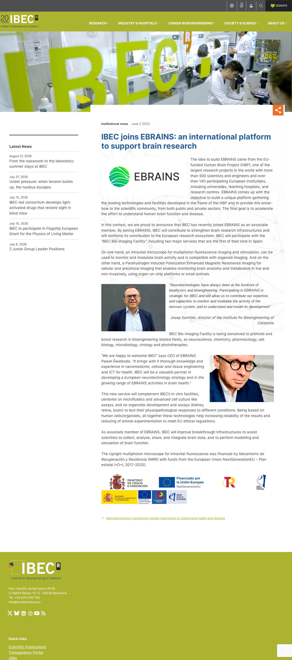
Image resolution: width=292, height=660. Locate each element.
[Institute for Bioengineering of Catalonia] (19, 21)
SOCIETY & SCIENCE (240, 23)
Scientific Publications (27, 647)
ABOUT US (276, 23)
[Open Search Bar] (261, 6)
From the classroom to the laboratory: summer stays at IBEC (41, 164)
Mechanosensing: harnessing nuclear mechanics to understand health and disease (165, 518)
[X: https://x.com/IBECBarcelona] (10, 613)
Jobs (13, 658)
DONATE (281, 5)
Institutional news (114, 124)
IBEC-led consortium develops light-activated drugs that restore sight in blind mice (40, 207)
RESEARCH (97, 23)
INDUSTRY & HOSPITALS (137, 23)
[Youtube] (36, 613)
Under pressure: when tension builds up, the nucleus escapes (41, 184)
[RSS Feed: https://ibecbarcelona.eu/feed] (43, 613)
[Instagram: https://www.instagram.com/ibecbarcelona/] (30, 613)
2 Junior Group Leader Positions (37, 249)
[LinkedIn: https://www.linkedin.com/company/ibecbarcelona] (23, 613)
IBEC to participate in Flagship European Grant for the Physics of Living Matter (43, 231)
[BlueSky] (16, 613)
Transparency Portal (26, 652)
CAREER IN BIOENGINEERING (190, 23)
